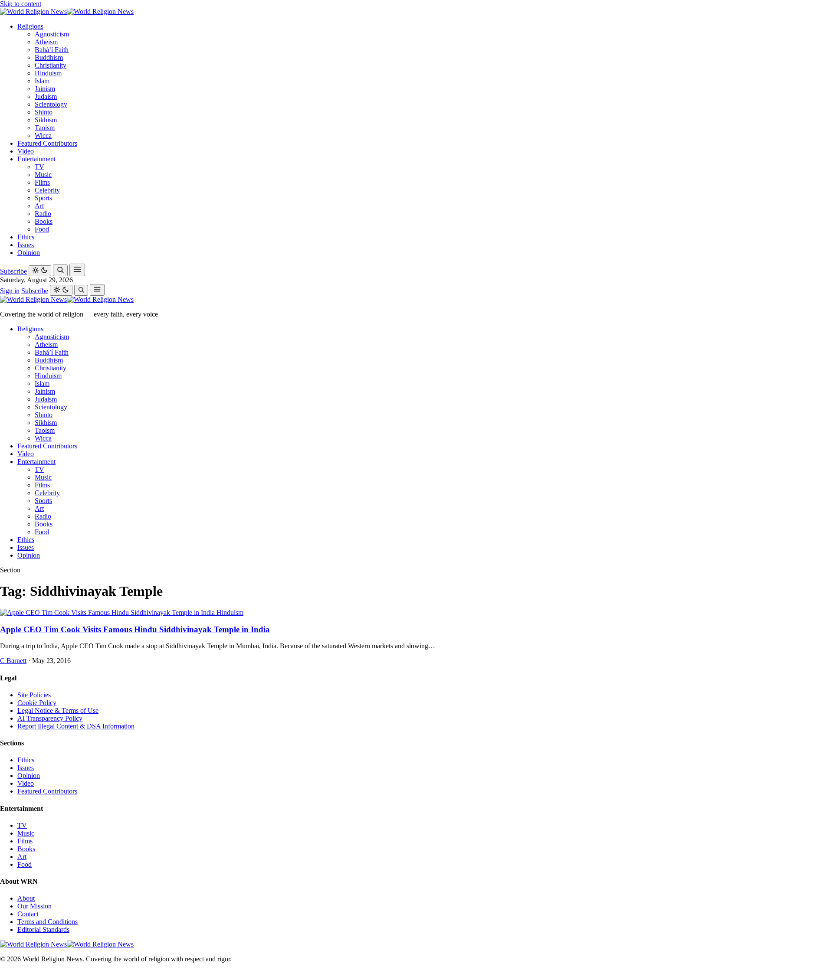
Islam (42, 81)
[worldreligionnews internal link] (67, 11)
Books (43, 221)
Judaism (46, 96)
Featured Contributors (47, 143)
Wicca (43, 135)
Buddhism (49, 57)
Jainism (45, 88)
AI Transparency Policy (49, 718)
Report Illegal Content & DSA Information (75, 726)
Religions (30, 26)
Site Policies (34, 695)
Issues (25, 244)
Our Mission (34, 906)
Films (42, 182)
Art (39, 205)
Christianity (50, 65)
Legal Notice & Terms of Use (57, 710)
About (26, 898)
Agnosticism (52, 34)
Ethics (25, 237)
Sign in (10, 290)
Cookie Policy (36, 702)
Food (42, 229)
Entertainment (36, 159)
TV (39, 166)
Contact (28, 914)
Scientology (51, 104)
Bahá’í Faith (52, 49)
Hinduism (48, 73)
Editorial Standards (43, 929)
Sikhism (46, 120)
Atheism (46, 42)
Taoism (45, 127)
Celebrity (47, 190)
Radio (43, 213)
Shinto (43, 112)
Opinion (28, 252)
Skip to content (20, 3)
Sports (43, 198)
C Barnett (13, 660)
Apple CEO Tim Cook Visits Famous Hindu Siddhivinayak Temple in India (135, 629)
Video (25, 151)
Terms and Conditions (47, 921)
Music (43, 174)
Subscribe (13, 271)
